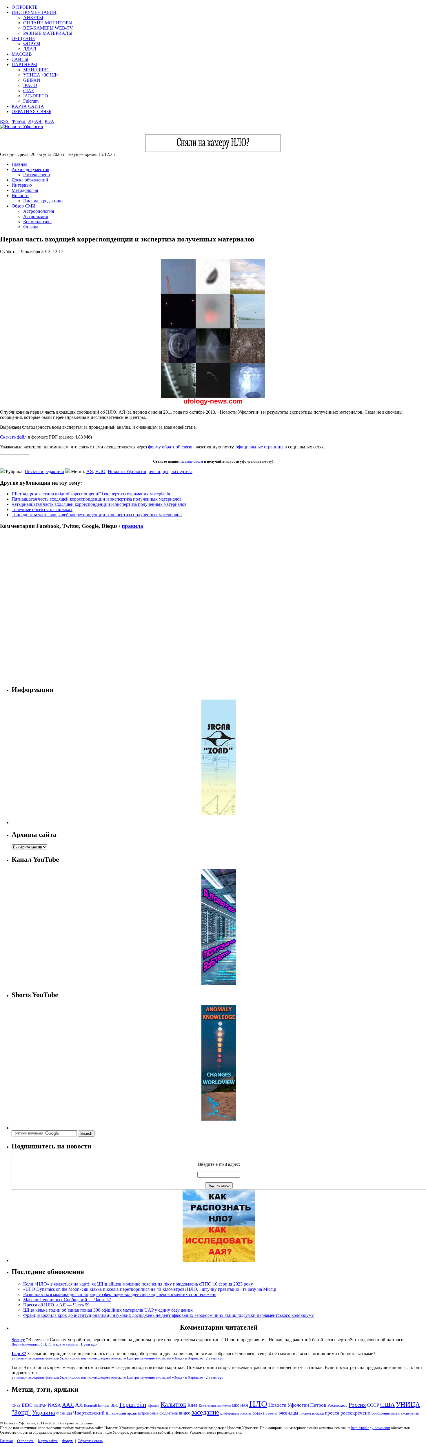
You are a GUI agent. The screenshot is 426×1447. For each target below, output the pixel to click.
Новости (20, 195)
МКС (235, 1405)
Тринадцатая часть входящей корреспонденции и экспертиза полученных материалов (97, 514)
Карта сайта (48, 1441)
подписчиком (192, 461)
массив (246, 1413)
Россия (357, 1404)
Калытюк (173, 1404)
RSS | (5, 121)
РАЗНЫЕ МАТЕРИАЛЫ (47, 33)
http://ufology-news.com (370, 1428)
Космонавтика (37, 221)
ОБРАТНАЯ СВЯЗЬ (31, 111)
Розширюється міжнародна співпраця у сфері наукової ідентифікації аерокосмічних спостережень (119, 1294)
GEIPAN (31, 80)
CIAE (28, 90)
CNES (16, 1406)
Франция (64, 1413)
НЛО (100, 471)
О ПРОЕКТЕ (25, 7)
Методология (25, 190)
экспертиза (181, 471)
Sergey (18, 1339)
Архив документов (30, 169)
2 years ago (214, 1358)
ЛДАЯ (29, 48)
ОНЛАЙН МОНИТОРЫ (47, 22)
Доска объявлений (30, 179)
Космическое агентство (215, 1405)
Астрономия (35, 216)
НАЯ (244, 1406)
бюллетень (168, 1413)
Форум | (19, 121)
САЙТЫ (20, 59)
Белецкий (90, 1405)
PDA (49, 121)
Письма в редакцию (43, 200)
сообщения (381, 1413)
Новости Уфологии (127, 471)
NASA (54, 1405)
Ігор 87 (19, 1353)
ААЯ (68, 1404)
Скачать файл (13, 437)
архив (132, 1413)
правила (132, 526)
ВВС (114, 1405)
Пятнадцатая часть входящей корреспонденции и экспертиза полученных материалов (97, 499)
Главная (19, 164)
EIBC (27, 1405)
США (387, 1404)
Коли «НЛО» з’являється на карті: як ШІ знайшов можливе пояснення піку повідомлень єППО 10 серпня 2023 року (138, 1283)
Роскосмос (337, 1405)
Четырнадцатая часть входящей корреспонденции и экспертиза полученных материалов (99, 504)
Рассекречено (36, 174)
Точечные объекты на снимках (42, 509)
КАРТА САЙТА (28, 106)
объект (258, 1413)
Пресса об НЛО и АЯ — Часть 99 (56, 1304)
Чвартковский (89, 1413)
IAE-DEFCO (35, 95)
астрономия (148, 1413)
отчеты (271, 1413)
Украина (43, 1412)
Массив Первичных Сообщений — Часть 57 (67, 1299)
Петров (318, 1405)
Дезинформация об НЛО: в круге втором (45, 1344)
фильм (395, 1413)
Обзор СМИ (24, 205)
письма (305, 1413)
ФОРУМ (31, 43)
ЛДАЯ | (35, 121)
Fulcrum (31, 101)
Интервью (22, 185)
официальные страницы (259, 446)
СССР (373, 1405)
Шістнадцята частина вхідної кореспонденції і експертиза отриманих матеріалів (91, 493)
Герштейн (132, 1404)
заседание (205, 1412)
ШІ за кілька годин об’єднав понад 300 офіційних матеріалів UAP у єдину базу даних (108, 1310)
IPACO (30, 85)
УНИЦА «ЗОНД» (41, 74)
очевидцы (158, 471)
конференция (229, 1413)
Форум (67, 1441)
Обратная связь (90, 1441)
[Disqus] (213, 607)
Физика (30, 226)
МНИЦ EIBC (36, 69)
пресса (332, 1413)
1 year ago (89, 1344)
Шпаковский (116, 1413)
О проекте (25, 1441)
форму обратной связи (170, 446)
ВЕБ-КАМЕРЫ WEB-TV (48, 28)
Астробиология (38, 211)
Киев (192, 1405)
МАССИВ (22, 54)
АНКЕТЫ (33, 17)
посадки (318, 1413)
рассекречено (355, 1413)
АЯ (89, 471)
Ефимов (153, 1406)
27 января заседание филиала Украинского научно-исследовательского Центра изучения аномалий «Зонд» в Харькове (107, 1358)
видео (184, 1412)
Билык (103, 1405)
